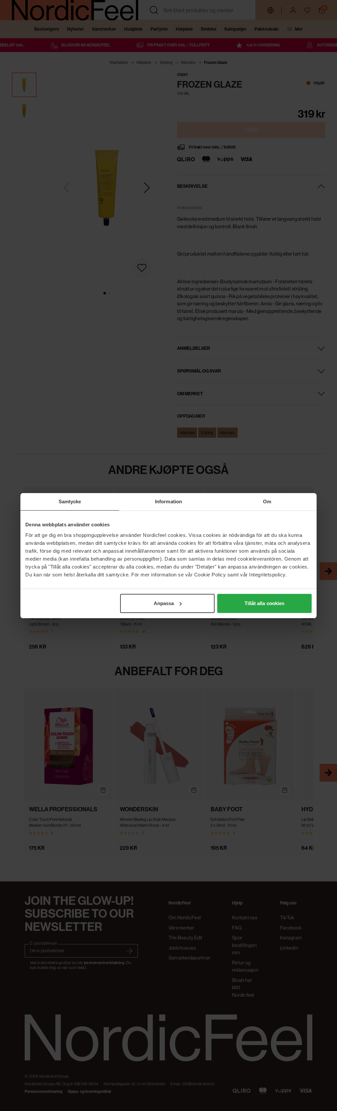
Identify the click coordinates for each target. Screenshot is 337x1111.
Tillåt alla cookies (265, 603)
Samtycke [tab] (70, 501)
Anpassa (164, 603)
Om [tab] (267, 501)
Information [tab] (168, 501)
